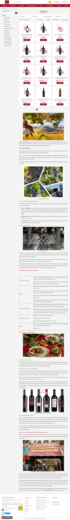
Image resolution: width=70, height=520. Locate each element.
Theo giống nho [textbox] (35, 16)
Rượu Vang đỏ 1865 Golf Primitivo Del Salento (43, 78)
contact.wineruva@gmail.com (10, 508)
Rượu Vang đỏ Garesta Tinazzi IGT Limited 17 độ (27, 99)
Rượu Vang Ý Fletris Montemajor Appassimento (60, 99)
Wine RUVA (24, 490)
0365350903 (58, 2)
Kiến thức (59, 5)
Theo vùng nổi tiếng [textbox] (48, 16)
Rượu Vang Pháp (7, 24)
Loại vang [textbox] (22, 16)
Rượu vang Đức (7, 30)
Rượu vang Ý (6, 20)
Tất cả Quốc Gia (7, 17)
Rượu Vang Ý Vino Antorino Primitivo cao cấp (43, 99)
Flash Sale (21, 5)
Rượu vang (12, 5)
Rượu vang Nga (7, 22)
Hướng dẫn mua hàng (40, 509)
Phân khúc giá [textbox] (58, 16)
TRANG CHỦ (4, 5)
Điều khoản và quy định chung (41, 507)
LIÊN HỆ (66, 5)
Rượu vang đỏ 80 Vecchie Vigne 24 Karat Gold (27, 35)
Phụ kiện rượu (50, 5)
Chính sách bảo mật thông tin (41, 505)
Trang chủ (5, 8)
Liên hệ (26, 513)
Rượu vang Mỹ (6, 32)
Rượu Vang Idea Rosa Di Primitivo (60, 35)
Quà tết (41, 5)
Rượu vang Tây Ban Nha (8, 28)
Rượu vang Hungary (7, 39)
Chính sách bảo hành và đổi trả (41, 500)
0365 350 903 (8, 510)
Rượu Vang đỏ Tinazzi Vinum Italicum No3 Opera (60, 78)
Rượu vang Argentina (8, 43)
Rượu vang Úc (6, 35)
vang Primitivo (25, 155)
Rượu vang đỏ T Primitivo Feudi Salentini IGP (43, 35)
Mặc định (48, 19)
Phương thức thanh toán (40, 503)
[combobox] (25, 16)
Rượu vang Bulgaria (7, 37)
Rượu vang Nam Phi (7, 41)
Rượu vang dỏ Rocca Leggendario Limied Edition (27, 56)
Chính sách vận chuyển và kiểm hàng (42, 501)
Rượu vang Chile (7, 26)
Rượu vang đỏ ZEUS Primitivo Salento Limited (27, 78)
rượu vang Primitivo (34, 488)
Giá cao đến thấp (65, 19)
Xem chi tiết (4, 505)
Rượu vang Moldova (7, 45)
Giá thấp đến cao (56, 19)
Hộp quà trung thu (31, 5)
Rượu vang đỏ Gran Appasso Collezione (43, 56)
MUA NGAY (27, 39)
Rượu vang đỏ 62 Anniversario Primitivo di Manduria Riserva (60, 57)
